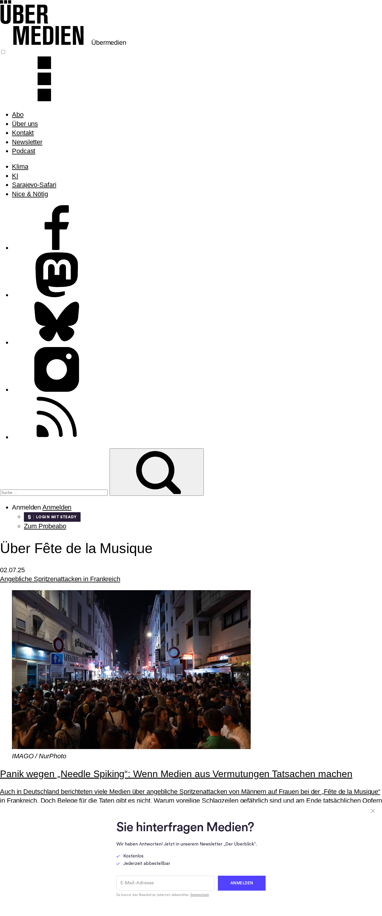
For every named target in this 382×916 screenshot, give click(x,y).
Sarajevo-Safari (34, 184)
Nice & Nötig (30, 194)
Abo (18, 114)
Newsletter (27, 142)
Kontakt (23, 132)
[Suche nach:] (55, 491)
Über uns (25, 124)
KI (15, 175)
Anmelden (56, 507)
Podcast (23, 151)
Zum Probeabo (45, 526)
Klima (20, 166)
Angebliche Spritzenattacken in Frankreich (60, 579)
